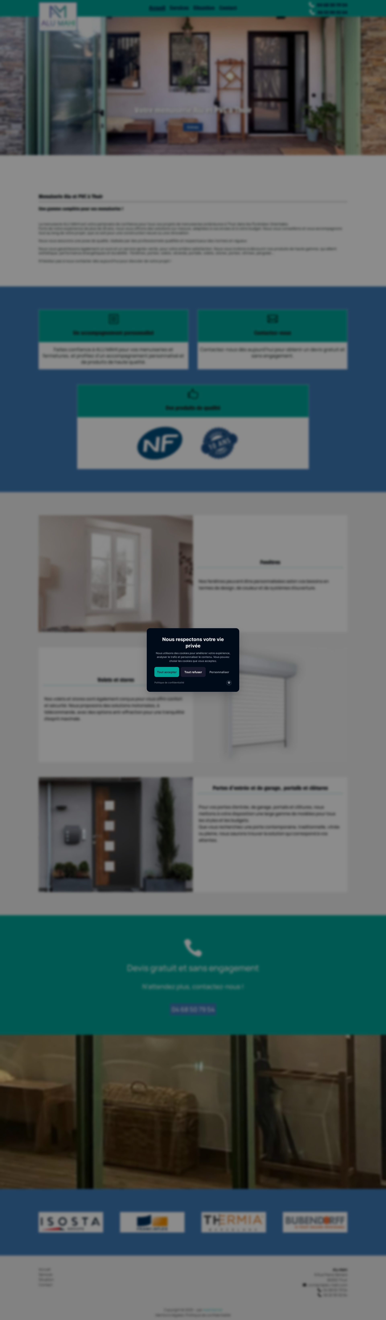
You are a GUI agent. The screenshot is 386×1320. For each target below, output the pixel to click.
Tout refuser (193, 672)
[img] (229, 682)
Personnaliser (219, 672)
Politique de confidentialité (169, 682)
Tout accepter (167, 672)
